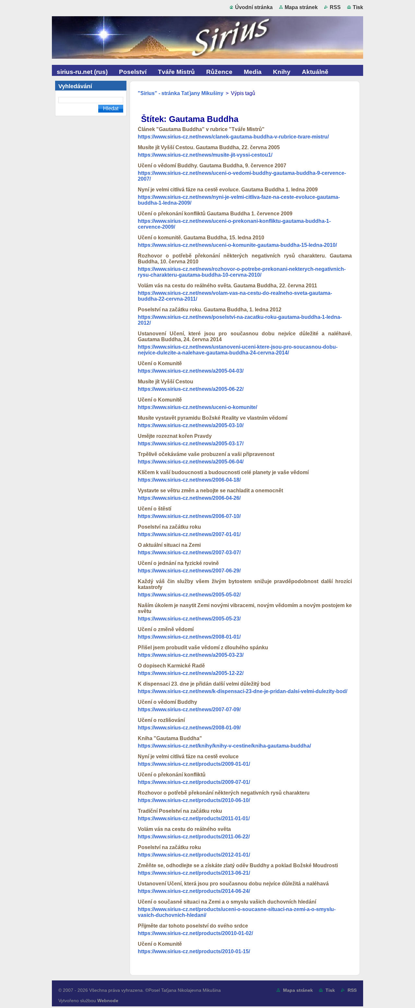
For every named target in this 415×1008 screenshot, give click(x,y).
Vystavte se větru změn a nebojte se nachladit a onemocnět (210, 490)
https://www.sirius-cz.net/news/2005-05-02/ (189, 594)
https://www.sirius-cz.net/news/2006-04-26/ (189, 498)
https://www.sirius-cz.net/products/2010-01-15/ (194, 951)
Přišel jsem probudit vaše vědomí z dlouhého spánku (203, 647)
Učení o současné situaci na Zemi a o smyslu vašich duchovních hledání (227, 902)
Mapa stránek (301, 7)
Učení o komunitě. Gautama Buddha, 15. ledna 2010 (201, 237)
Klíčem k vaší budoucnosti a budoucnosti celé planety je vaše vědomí (223, 472)
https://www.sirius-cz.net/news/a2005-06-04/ (190, 461)
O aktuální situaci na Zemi (169, 545)
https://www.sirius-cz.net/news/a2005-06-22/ (190, 389)
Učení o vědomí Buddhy (167, 702)
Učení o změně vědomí (166, 629)
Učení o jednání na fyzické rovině (178, 563)
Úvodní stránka (254, 7)
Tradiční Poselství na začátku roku (180, 811)
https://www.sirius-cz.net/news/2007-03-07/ (189, 552)
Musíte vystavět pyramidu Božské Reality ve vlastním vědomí (212, 418)
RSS (335, 7)
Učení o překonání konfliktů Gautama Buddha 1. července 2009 (215, 213)
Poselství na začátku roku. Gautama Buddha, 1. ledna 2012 (209, 309)
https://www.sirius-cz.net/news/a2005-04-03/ (190, 371)
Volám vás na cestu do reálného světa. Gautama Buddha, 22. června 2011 (227, 285)
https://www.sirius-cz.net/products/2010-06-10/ (194, 800)
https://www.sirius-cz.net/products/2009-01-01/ (194, 764)
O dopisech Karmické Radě (171, 665)
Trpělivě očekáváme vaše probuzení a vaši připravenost (206, 454)
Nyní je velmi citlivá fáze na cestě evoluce (188, 756)
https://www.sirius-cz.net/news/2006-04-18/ (189, 480)
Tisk (358, 7)
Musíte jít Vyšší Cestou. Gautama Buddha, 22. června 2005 (209, 147)
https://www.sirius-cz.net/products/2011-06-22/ (194, 836)
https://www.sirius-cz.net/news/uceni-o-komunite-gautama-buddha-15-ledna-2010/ (237, 245)
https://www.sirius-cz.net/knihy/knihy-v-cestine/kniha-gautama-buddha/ (224, 746)
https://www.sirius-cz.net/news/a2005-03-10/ (190, 425)
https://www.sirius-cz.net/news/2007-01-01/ (189, 534)
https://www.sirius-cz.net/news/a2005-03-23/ (190, 655)
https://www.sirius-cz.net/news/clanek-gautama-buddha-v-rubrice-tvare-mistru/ (233, 136)
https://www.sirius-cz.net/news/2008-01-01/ (189, 637)
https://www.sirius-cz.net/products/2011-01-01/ (194, 818)
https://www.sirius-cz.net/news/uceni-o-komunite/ (197, 407)
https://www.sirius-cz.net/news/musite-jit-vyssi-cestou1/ (205, 155)
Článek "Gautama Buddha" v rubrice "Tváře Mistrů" (201, 129)
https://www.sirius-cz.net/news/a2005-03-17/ (190, 443)
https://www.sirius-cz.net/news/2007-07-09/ (189, 709)
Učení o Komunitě (160, 363)
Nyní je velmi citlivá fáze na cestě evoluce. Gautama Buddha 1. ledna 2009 (228, 189)
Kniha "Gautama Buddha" (170, 738)
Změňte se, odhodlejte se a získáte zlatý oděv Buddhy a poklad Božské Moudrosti (238, 865)
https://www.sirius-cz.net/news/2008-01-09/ (189, 727)
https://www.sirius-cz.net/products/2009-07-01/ (194, 782)
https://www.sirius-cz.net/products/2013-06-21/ (194, 873)
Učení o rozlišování (161, 720)
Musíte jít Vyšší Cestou (165, 381)
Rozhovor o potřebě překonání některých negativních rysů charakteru (224, 793)
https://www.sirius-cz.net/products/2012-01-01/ (194, 855)
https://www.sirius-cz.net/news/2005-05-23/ (189, 618)
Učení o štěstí (154, 508)
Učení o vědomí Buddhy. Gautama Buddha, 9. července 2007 (212, 165)
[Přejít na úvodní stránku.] (207, 39)
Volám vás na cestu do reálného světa (184, 829)
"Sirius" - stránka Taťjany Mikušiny (180, 93)
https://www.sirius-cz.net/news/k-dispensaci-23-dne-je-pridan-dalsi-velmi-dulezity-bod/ (242, 691)
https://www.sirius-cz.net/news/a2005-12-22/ (190, 673)
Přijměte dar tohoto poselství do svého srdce (193, 926)
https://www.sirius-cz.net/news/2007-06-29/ (189, 570)
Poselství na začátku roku (169, 527)
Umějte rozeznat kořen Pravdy (175, 436)
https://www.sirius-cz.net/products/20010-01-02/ (195, 933)
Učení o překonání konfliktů (172, 774)
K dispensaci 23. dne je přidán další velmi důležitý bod (204, 684)
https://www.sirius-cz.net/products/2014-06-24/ (194, 891)
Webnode (107, 1000)
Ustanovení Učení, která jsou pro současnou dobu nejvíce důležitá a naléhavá (233, 883)
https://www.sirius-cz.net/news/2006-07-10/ (189, 516)
